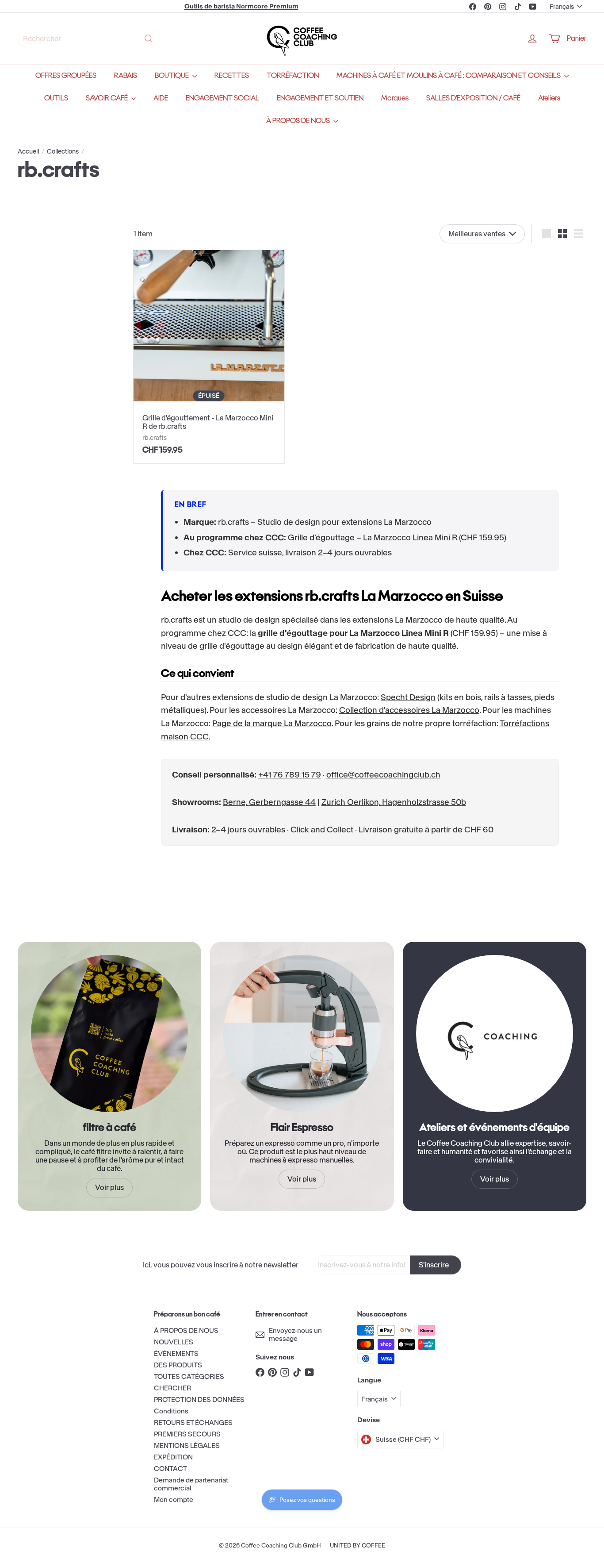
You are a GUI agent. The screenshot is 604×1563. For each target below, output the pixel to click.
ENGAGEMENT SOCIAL (222, 98)
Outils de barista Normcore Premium (241, 6)
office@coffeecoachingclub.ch (383, 775)
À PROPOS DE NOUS (298, 120)
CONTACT (170, 1468)
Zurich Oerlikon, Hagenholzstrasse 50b (393, 802)
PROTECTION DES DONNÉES (199, 1399)
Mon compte (173, 1499)
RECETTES (231, 75)
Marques (395, 98)
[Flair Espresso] (301, 1033)
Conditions (171, 1411)
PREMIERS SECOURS (187, 1434)
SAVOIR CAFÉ (107, 98)
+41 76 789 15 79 (289, 775)
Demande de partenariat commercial (191, 1484)
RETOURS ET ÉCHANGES (193, 1422)
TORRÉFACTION (293, 75)
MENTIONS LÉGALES (187, 1445)
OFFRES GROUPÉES (65, 75)
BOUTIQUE (172, 75)
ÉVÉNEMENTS (176, 1353)
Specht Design (408, 697)
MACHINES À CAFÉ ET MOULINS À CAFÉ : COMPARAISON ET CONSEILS (449, 75)
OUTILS (56, 98)
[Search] (148, 38)
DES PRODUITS (178, 1365)
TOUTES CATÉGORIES (189, 1376)
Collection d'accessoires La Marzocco (409, 710)
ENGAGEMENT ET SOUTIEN (320, 98)
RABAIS (125, 75)
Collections (63, 151)
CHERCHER (172, 1388)
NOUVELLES (173, 1342)
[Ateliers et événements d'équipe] (494, 1033)
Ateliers (549, 98)
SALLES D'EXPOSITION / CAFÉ (473, 98)
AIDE (160, 98)
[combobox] (88, 38)
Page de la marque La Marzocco (272, 723)
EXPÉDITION (173, 1457)
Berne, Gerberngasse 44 (269, 802)
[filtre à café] (109, 1033)
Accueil (28, 151)
